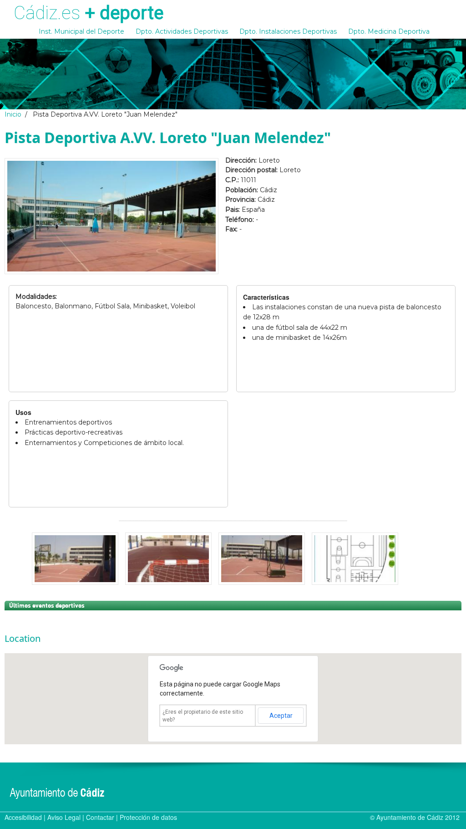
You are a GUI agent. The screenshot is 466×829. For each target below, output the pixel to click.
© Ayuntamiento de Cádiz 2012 (415, 817)
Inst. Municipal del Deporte (81, 31)
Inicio (13, 114)
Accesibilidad (23, 817)
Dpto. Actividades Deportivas (182, 31)
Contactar (100, 817)
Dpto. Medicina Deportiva (389, 31)
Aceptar (281, 715)
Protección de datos (148, 817)
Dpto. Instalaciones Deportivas (288, 31)
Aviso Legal (64, 817)
